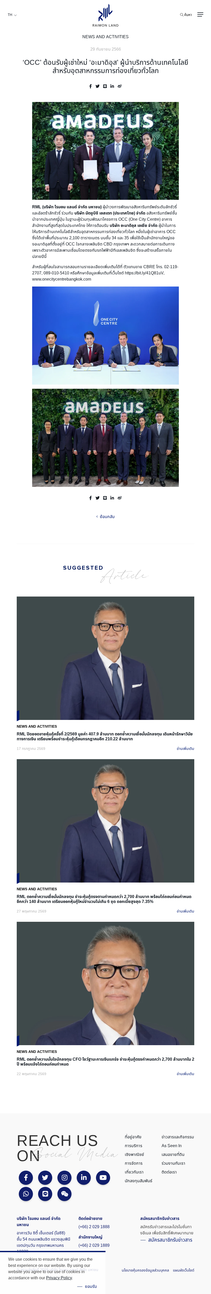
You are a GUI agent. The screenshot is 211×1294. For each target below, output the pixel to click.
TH (10, 15)
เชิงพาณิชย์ (134, 1155)
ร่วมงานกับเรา (173, 1163)
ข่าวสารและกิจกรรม (178, 1137)
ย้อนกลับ (107, 517)
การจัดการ (134, 1163)
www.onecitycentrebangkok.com (61, 279)
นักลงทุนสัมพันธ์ (138, 1181)
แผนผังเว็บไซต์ (183, 1270)
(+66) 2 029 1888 (94, 1227)
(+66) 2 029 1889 (94, 1245)
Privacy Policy (59, 1278)
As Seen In (172, 1146)
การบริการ (133, 1146)
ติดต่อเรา (169, 1172)
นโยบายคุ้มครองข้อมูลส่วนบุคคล (145, 1270)
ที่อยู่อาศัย (133, 1137)
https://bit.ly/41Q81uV (144, 273)
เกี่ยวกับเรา (134, 1172)
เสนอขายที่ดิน (173, 1155)
